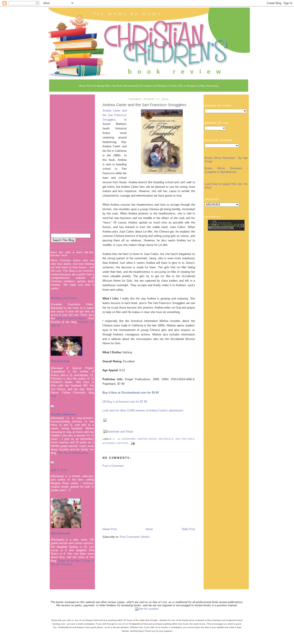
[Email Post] (132, 443)
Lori (53, 470)
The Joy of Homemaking (73, 453)
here (53, 396)
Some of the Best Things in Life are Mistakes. (72, 562)
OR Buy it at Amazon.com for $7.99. (125, 401)
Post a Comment (113, 465)
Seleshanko (64, 298)
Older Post (188, 529)
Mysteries (108, 443)
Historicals (166, 439)
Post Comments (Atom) (134, 536)
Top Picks (122, 443)
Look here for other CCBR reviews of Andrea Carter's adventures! (142, 410)
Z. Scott (61, 470)
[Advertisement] (72, 160)
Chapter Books (147, 439)
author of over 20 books (71, 318)
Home (149, 529)
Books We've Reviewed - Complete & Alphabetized (226, 170)
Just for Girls (184, 439)
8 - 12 (116, 439)
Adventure (128, 439)
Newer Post (109, 529)
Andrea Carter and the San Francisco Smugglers (144, 105)
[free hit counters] (147, 608)
